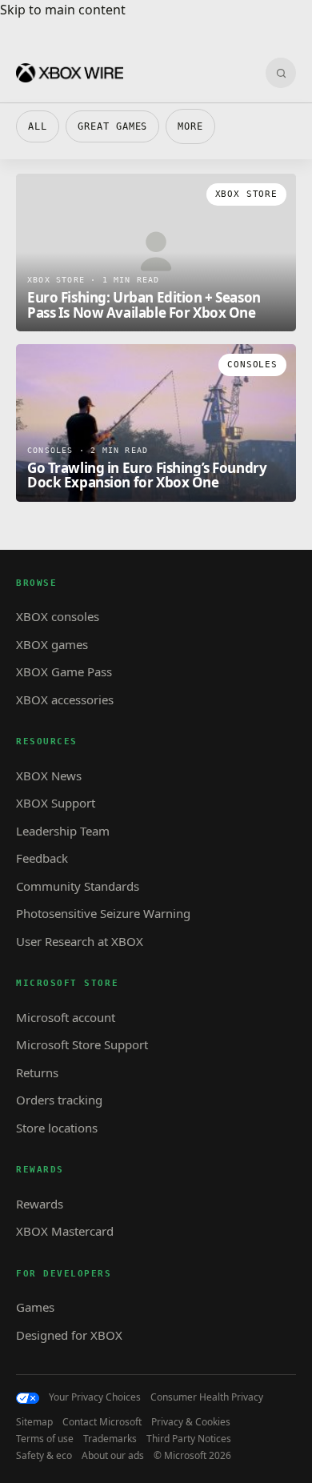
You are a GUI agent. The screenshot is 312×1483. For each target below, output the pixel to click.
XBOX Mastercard (65, 1231)
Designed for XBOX (69, 1335)
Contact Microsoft (102, 1422)
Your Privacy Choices (95, 1397)
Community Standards (77, 886)
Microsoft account (65, 1017)
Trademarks (110, 1439)
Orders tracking (59, 1100)
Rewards (39, 1204)
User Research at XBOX (79, 941)
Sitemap (34, 1422)
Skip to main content (63, 9)
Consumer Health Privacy (206, 1397)
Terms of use (45, 1439)
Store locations (57, 1128)
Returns (37, 1072)
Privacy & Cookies (190, 1422)
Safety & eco (44, 1455)
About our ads (113, 1455)
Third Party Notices (188, 1439)
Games (35, 1307)
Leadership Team (63, 831)
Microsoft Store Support (82, 1044)
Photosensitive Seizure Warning (103, 913)
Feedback (42, 858)
